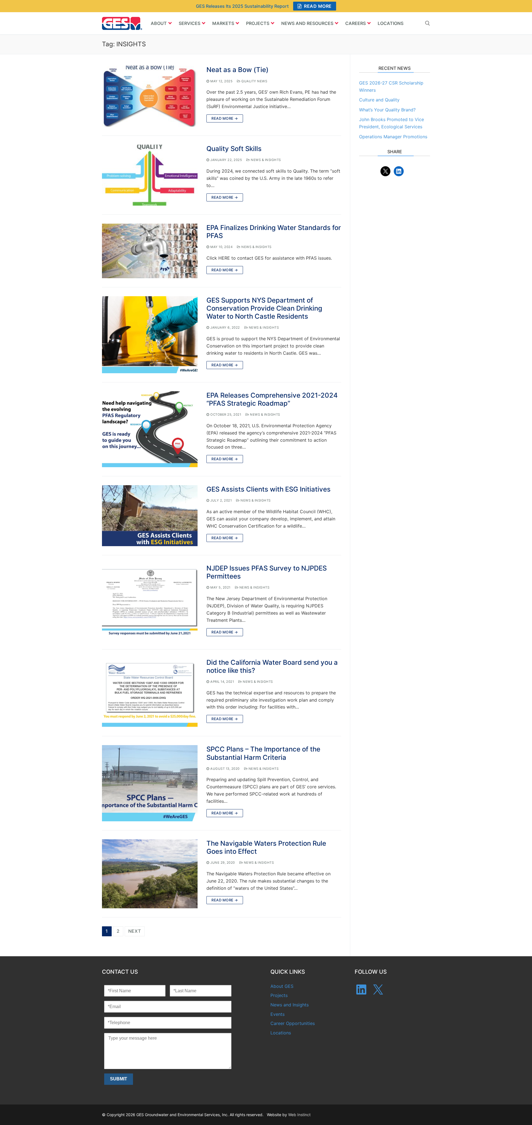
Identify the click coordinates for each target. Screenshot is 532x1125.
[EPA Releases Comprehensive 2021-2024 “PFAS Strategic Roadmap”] (150, 429)
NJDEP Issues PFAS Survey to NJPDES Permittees (266, 572)
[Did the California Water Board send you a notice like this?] (150, 692)
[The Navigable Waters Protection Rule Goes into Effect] (150, 873)
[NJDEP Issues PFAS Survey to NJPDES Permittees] (150, 602)
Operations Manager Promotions (393, 136)
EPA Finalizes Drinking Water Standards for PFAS (273, 232)
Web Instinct (299, 1114)
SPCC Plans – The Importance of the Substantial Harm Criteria (263, 753)
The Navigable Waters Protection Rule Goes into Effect (266, 847)
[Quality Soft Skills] (150, 175)
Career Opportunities (292, 1023)
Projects (279, 995)
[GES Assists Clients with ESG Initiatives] (150, 515)
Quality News (254, 81)
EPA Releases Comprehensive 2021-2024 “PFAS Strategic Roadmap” (272, 399)
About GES (281, 986)
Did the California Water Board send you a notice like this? (272, 666)
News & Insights (265, 160)
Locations (280, 1032)
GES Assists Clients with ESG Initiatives (268, 489)
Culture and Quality (379, 100)
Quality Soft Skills (234, 149)
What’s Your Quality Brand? (387, 110)
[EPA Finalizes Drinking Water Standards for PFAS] (150, 251)
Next (134, 931)
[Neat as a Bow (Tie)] (150, 96)
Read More (317, 6)
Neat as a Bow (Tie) (237, 70)
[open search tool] (427, 23)
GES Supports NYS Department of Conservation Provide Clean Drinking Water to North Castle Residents (264, 308)
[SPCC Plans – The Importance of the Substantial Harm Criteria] (150, 783)
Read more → (224, 118)
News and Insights (289, 1005)
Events (277, 1014)
